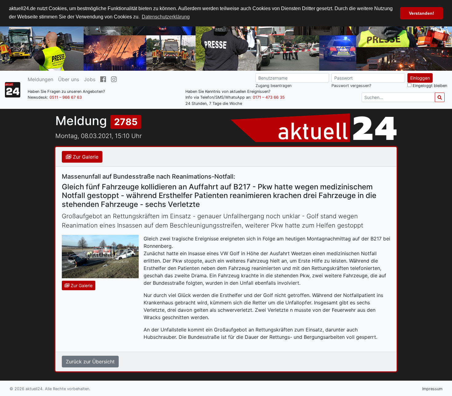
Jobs (89, 79)
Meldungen (40, 79)
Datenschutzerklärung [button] (166, 16)
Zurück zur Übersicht (90, 361)
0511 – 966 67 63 (66, 97)
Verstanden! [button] (421, 13)
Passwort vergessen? (351, 85)
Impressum (432, 388)
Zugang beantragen (273, 85)
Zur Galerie (84, 157)
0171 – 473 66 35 (269, 97)
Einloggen (420, 78)
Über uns (68, 79)
